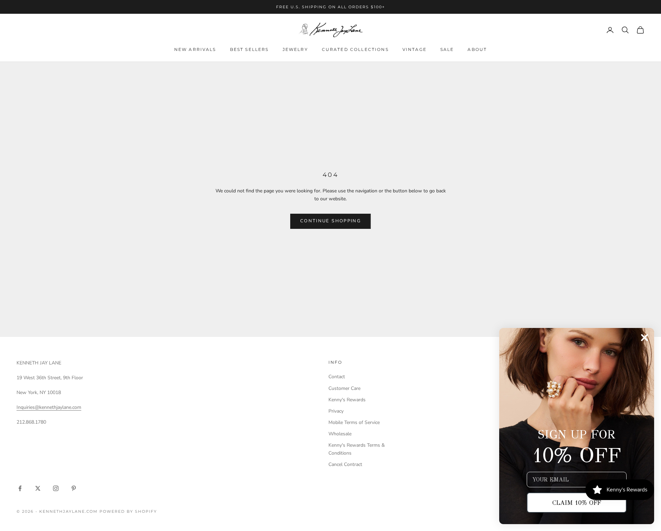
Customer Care (344, 388)
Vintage (414, 49)
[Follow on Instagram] (55, 488)
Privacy (336, 411)
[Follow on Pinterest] (73, 488)
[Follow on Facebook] (20, 488)
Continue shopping (330, 221)
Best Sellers (249, 49)
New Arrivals (195, 49)
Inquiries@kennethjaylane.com (49, 407)
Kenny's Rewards (347, 399)
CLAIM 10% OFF (576, 503)
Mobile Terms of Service (354, 422)
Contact (336, 376)
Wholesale (340, 434)
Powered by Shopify (128, 511)
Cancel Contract (345, 464)
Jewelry (295, 49)
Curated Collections (355, 49)
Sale (447, 49)
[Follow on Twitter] (37, 488)
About (477, 49)
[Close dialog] (644, 337)
